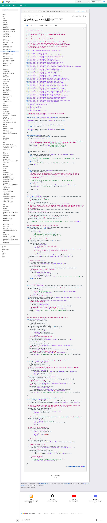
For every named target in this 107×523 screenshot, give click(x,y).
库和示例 (15, 5)
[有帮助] (83, 16)
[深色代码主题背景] (83, 28)
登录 (104, 1)
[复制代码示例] (85, 28)
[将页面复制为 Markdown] (60, 20)
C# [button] (31, 25)
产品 (29, 16)
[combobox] (82, 1)
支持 (25, 5)
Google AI (73, 514)
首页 (25, 16)
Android (39, 514)
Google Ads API (35, 16)
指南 (3, 5)
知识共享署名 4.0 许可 (44, 483)
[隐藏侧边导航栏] (17, 520)
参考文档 (8, 5)
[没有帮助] (85, 16)
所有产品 (80, 514)
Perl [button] (51, 25)
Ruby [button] (46, 25)
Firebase (53, 514)
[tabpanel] (55, 249)
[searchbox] (10, 10)
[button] (9, 15)
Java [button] (27, 25)
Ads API (13, 2)
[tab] (26, 25)
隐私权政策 (27, 520)
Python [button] (41, 25)
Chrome (46, 514)
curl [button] (56, 25)
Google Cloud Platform (63, 514)
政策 (21, 5)
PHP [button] (36, 25)
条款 (22, 520)
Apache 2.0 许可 (66, 483)
